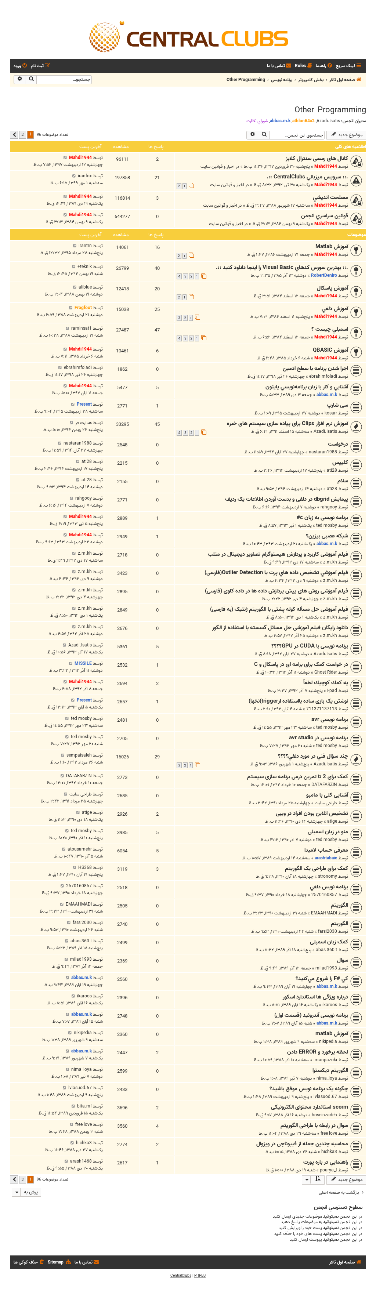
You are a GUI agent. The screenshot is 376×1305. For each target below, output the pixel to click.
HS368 (85, 867)
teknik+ (84, 266)
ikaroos (329, 1004)
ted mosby (326, 525)
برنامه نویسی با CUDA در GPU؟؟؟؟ (309, 646)
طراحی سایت (326, 803)
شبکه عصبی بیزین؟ (327, 536)
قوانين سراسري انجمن (324, 215)
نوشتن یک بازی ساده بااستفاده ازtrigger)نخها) (298, 701)
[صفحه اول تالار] (188, 36)
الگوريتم (339, 923)
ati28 (332, 470)
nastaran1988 (323, 452)
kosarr (331, 413)
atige (332, 821)
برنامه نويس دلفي (329, 886)
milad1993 (326, 968)
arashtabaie (326, 858)
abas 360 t (326, 949)
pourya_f (328, 1170)
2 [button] (22, 134)
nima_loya (327, 1078)
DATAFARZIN (324, 784)
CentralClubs (180, 1276)
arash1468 (81, 1161)
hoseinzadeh (324, 1115)
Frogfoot (83, 307)
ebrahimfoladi (323, 376)
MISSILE (83, 663)
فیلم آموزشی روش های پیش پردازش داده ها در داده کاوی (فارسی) (276, 591)
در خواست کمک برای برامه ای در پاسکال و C (301, 664)
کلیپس (340, 462)
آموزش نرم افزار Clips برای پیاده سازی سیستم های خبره (287, 423)
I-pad (332, 690)
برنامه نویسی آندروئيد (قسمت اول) (311, 1015)
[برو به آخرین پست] (65, 157)
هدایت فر (83, 422)
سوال (342, 960)
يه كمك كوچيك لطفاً (325, 682)
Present (84, 404)
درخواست (338, 444)
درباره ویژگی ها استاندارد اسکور (315, 997)
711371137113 (321, 709)
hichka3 (329, 1151)
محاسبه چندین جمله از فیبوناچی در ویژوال (302, 1143)
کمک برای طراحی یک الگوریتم (316, 868)
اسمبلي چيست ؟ (329, 329)
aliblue (85, 287)
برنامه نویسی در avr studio (318, 737)
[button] (14, 135)
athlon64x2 (303, 120)
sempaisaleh (79, 755)
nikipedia (328, 1041)
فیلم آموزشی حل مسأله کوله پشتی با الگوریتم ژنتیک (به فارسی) (279, 609)
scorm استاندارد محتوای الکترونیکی (309, 1107)
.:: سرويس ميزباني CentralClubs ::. (307, 177)
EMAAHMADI (324, 913)
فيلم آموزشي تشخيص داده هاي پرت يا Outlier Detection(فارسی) (276, 572)
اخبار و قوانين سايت (217, 166)
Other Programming (330, 110)
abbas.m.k (280, 120)
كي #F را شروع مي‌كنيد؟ (322, 978)
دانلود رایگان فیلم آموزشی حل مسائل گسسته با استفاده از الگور (280, 627)
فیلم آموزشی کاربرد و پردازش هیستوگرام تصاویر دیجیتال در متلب (278, 554)
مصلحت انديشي (330, 197)
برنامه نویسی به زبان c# (322, 517)
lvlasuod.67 (325, 1096)
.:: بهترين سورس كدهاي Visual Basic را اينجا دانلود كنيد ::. (282, 267)
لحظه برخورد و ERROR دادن (317, 1052)
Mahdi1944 (325, 166)
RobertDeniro (324, 275)
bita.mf (84, 1106)
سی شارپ (337, 405)
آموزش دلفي (335, 308)
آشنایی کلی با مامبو (327, 795)
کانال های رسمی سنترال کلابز (317, 158)
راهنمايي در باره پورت (325, 1162)
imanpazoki (325, 1059)
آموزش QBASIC (330, 350)
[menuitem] (324, 66)
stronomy (327, 876)
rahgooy (329, 507)
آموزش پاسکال (332, 288)
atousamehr (80, 849)
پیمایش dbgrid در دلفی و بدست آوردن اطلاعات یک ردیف (286, 499)
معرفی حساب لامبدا (326, 850)
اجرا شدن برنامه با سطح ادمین (315, 368)
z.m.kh (330, 562)
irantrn (85, 245)
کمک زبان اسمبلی (329, 942)
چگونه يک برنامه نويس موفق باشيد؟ (309, 1088)
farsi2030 (327, 931)
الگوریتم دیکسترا (330, 1070)
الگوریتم (339, 905)
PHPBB (200, 1276)
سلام (342, 480)
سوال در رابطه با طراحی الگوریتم (314, 1125)
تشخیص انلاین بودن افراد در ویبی (312, 813)
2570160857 (324, 894)
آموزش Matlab (331, 246)
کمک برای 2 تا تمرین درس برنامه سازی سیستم (297, 776)
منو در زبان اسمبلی (328, 831)
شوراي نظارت (257, 121)
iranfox (85, 176)
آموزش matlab (331, 1033)
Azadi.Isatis (328, 121)
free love (329, 1133)
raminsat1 (81, 328)
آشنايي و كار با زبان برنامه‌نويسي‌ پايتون (306, 387)
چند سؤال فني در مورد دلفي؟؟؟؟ (313, 756)
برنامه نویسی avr (329, 719)
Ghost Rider (325, 672)
